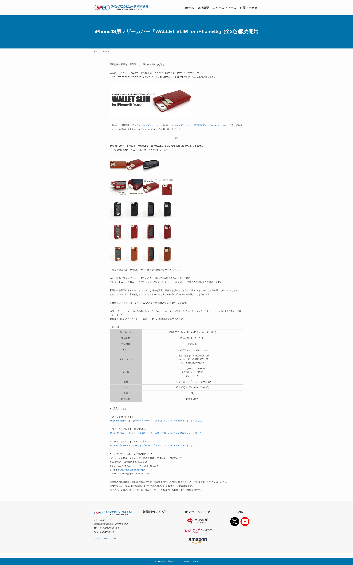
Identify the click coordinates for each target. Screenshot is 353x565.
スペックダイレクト (148, 125)
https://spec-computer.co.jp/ (131, 470)
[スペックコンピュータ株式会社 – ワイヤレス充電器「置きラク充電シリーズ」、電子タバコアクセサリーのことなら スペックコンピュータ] (121, 7)
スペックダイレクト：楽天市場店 (188, 125)
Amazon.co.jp (218, 125)
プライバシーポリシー (105, 538)
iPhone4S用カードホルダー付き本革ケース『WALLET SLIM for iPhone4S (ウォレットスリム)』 (157, 421)
